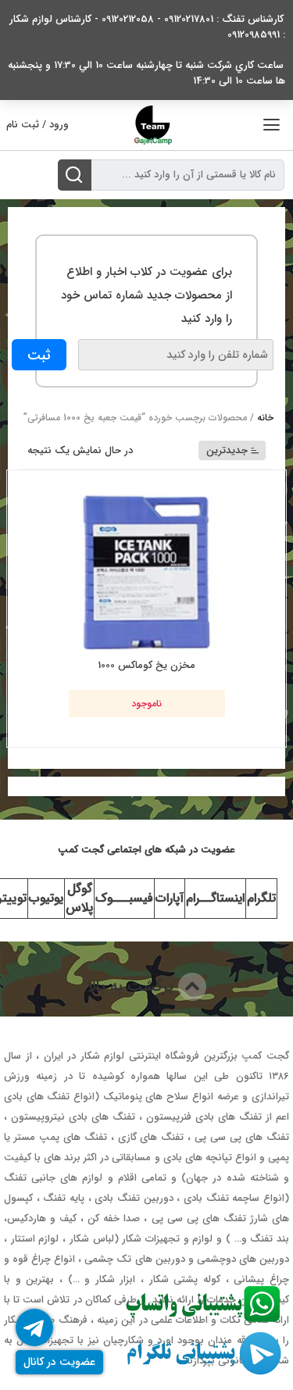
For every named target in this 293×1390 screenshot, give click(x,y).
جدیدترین (227, 450)
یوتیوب (46, 898)
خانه (265, 417)
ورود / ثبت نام (37, 124)
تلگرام (261, 898)
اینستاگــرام (215, 898)
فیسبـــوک (124, 898)
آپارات (169, 898)
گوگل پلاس (79, 898)
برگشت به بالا (132, 986)
